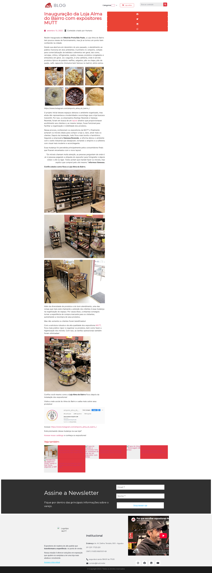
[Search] (165, 4)
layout (74, 120)
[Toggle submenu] (113, 5)
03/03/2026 (64, 470)
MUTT (98, 325)
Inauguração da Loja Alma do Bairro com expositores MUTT (73, 18)
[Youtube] (158, 563)
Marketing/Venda (105, 448)
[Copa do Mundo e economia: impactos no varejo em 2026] (92, 452)
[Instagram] (138, 563)
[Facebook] (144, 563)
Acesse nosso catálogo (54, 435)
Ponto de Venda (63, 448)
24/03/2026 (146, 455)
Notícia (61, 460)
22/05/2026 (105, 455)
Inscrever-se (140, 505)
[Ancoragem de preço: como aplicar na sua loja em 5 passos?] (133, 452)
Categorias (107, 5)
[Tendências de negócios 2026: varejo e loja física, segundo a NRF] (51, 465)
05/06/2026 (64, 455)
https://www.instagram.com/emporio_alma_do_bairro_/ (74, 427)
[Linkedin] (151, 563)
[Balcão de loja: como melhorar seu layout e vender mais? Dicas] (51, 452)
